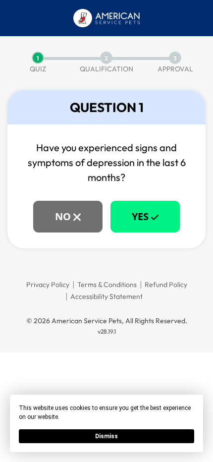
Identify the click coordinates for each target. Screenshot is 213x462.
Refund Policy (166, 284)
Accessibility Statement (106, 296)
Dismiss (106, 436)
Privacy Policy (47, 284)
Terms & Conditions (107, 284)
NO (64, 216)
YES (141, 216)
